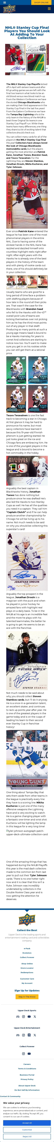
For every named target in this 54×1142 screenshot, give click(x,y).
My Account (27, 983)
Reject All (27, 1136)
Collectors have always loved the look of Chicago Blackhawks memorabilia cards (26, 146)
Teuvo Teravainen (17, 415)
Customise (27, 1130)
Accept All (27, 1123)
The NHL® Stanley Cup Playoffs (23, 84)
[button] (5, 2)
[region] (27, 1120)
